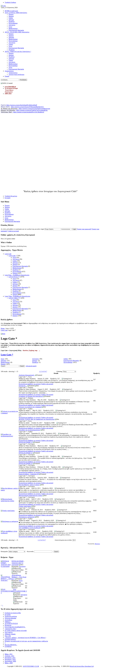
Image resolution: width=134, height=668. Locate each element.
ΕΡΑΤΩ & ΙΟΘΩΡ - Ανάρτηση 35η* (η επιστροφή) (18, 562)
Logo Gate (8, 254)
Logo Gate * (12, 255)
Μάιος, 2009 (9, 663)
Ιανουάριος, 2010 (10, 659)
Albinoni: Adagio (10, 634)
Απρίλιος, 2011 (9, 656)
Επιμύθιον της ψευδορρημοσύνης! (29, 430)
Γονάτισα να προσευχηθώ (13, 613)
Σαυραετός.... (23, 386)
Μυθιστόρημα (17, 268)
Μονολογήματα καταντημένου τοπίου (30, 495)
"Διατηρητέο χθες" (10, 629)
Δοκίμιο (15, 264)
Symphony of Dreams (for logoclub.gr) (31, 396)
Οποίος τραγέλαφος (25, 506)
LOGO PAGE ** (14, 277)
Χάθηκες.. (8, 622)
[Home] (3, 6)
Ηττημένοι (8, 625)
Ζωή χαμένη (8, 632)
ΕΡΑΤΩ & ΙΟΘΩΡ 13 (25, 442)
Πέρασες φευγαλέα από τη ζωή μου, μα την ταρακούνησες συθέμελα (26, 641)
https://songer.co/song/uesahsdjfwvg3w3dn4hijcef (28, 112)
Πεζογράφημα (17, 271)
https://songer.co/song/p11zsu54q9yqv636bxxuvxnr (34, 108)
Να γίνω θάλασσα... (11, 645)
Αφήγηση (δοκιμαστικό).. (27, 375)
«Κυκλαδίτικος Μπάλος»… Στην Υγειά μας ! (19, 577)
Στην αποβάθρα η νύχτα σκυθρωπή (30, 528)
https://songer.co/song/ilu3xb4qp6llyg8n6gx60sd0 (21, 105)
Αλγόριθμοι (8, 620)
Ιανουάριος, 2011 (10, 657)
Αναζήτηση (23, 80)
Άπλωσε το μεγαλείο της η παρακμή (30, 407)
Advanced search (31, 366)
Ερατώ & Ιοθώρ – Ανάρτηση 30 (29, 474)
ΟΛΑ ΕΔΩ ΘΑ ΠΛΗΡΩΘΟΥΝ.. (15, 627)
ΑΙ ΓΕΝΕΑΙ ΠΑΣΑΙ (11, 623)
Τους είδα (8, 636)
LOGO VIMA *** (14, 298)
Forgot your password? (84, 229)
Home (3, 328)
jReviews (97, 544)
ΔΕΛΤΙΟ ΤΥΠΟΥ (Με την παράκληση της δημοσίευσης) (37, 419)
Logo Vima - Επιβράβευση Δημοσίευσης (17, 296)
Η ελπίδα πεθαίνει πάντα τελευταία (16, 630)
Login (74, 229)
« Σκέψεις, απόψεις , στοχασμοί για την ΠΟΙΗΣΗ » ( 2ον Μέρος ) (25, 637)
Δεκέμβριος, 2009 (10, 661)
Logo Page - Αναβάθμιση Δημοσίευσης (17, 275)
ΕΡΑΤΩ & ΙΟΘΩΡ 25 (25, 463)
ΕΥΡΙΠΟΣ (8, 646)
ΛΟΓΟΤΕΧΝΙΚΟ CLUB (31, 666)
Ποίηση (15, 273)
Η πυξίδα (7, 614)
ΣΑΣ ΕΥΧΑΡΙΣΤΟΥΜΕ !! (20, 590)
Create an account (13, 231)
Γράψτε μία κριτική (47, 384)
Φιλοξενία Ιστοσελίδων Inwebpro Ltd (82, 666)
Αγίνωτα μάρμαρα (10, 618)
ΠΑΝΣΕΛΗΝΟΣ (10, 639)
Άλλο (14, 257)
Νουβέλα (15, 270)
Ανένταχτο (16, 259)
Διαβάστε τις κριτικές (34, 384)
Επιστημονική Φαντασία (20, 266)
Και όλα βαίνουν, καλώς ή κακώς (29, 485)
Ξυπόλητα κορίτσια (11, 616)
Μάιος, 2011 (8, 654)
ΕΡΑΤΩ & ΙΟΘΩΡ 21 (25, 453)
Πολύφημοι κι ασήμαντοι (27, 517)
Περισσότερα (23, 384)
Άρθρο (15, 261)
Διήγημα (15, 262)
